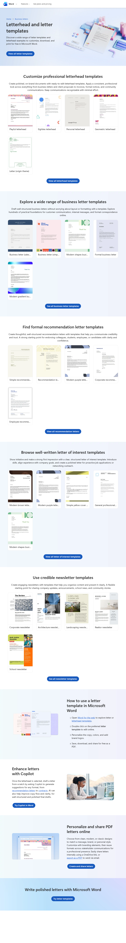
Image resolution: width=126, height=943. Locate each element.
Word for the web (86, 717)
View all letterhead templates (63, 181)
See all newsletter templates (63, 679)
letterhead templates (82, 720)
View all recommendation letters (63, 431)
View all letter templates (20, 53)
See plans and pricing (42, 4)
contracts (43, 790)
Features (24, 4)
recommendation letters (23, 790)
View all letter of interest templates (63, 556)
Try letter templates (63, 898)
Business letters (21, 19)
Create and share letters (81, 866)
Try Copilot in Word (24, 805)
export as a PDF (74, 857)
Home (8, 19)
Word (11, 4)
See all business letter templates (63, 306)
